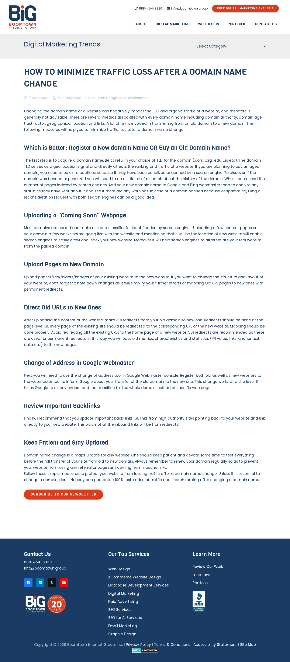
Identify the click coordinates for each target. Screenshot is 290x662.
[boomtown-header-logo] (22, 17)
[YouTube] (64, 582)
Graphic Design (122, 634)
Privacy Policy (138, 644)
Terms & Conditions (172, 644)
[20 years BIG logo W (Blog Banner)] (60, 604)
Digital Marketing (123, 593)
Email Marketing (122, 625)
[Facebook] (28, 582)
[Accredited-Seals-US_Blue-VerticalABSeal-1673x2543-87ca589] (229, 601)
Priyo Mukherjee (69, 98)
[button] (150, 24)
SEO (93, 98)
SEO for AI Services (125, 617)
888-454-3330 (38, 562)
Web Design (107, 98)
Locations (201, 574)
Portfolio (200, 582)
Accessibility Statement (215, 644)
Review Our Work (208, 566)
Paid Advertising (123, 601)
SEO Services (119, 609)
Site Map (248, 644)
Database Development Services (138, 585)
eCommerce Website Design (134, 577)
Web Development (133, 98)
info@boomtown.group (45, 568)
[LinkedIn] (40, 582)
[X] (52, 582)
